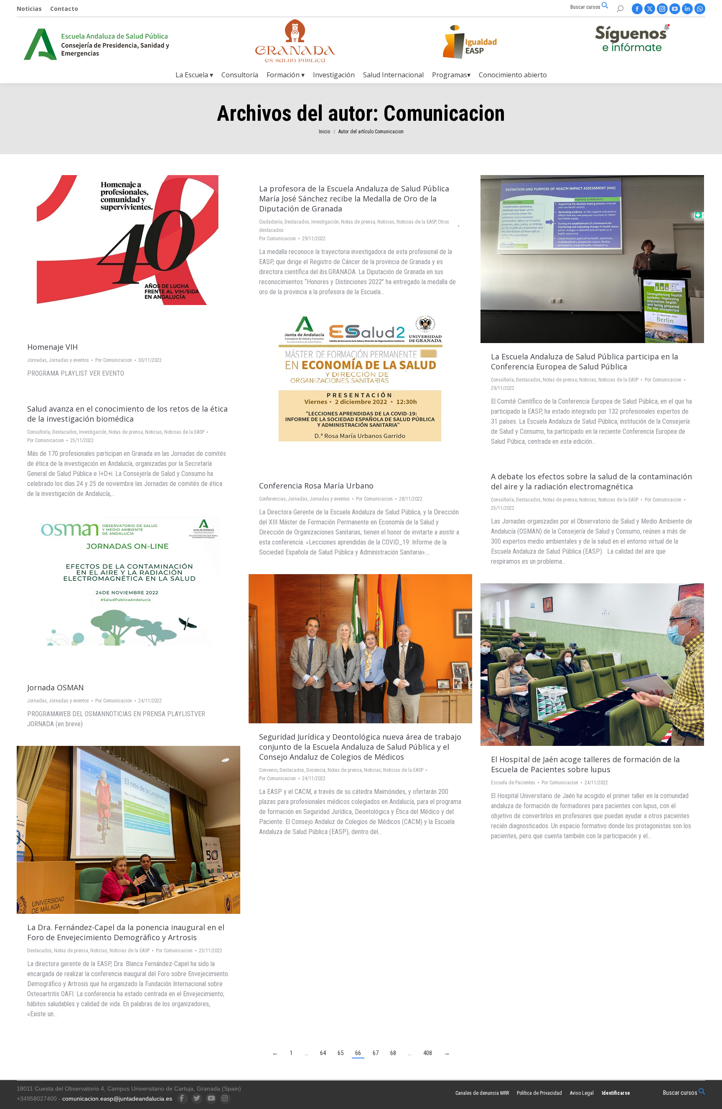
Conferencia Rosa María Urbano (316, 486)
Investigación (325, 222)
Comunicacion (444, 113)
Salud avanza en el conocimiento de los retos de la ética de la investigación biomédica (127, 414)
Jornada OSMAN (55, 687)
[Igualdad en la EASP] (483, 42)
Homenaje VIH (52, 347)
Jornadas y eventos (69, 360)
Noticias (385, 222)
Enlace (106, 254)
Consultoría (502, 380)
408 (427, 1053)
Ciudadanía (270, 222)
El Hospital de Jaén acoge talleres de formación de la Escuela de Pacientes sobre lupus (585, 764)
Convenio (268, 770)
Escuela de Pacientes (513, 783)
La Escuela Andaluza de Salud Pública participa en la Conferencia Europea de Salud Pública (584, 361)
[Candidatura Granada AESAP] (295, 60)
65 (340, 1053)
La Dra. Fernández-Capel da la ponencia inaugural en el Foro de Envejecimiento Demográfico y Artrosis (125, 932)
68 (393, 1053)
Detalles (151, 254)
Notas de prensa (358, 222)
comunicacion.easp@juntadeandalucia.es (117, 1098)
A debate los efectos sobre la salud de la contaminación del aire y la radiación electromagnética (591, 481)
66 (358, 1053)
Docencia (315, 770)
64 (323, 1053)
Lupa (128, 254)
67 (376, 1053)
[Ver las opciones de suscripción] (632, 39)
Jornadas (37, 360)
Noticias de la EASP (416, 222)
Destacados (297, 222)
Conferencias (272, 499)
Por (113, 360)
